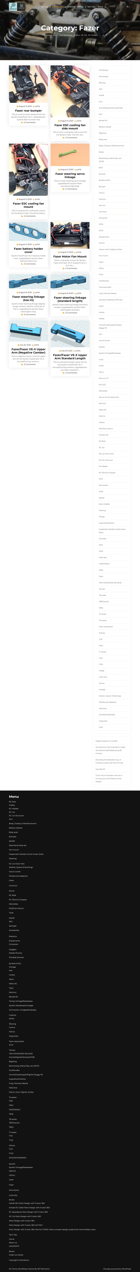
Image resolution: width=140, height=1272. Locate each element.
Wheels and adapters (107, 702)
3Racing (102, 83)
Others (101, 422)
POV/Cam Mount (106, 429)
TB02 (101, 608)
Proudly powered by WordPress (117, 1269)
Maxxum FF (104, 378)
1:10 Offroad (103, 70)
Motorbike (103, 391)
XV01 (101, 727)
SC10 (101, 479)
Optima (102, 416)
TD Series (102, 620)
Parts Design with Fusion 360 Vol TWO (25, 1225)
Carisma (102, 199)
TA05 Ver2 (103, 557)
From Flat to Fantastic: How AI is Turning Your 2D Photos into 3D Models (109, 778)
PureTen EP (103, 435)
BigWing (102, 133)
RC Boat (102, 441)
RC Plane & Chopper (107, 473)
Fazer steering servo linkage (70, 175)
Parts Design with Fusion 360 (22, 1221)
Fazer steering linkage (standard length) (70, 299)
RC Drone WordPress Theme (22, 1269)
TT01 (100, 658)
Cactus (101, 193)
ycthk (37, 106)
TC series (102, 614)
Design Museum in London (107, 741)
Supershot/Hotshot (106, 523)
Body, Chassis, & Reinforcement (111, 146)
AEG (100, 89)
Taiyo (101, 576)
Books (80, 7)
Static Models (104, 504)
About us (13, 1243)
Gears (101, 306)
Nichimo (102, 403)
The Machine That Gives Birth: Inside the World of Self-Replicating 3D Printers (110, 750)
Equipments (104, 237)
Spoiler (101, 498)
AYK (100, 114)
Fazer (55, 35)
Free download (65, 35)
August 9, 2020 (25, 106)
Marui (101, 372)
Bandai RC (103, 120)
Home (100, 7)
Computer (103, 218)
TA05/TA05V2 (104, 564)
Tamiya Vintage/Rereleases (21, 1001)
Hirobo (101, 312)
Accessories (14, 930)
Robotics (13, 936)
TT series (102, 652)
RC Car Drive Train (106, 454)
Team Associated (106, 627)
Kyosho (77, 35)
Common (103, 212)
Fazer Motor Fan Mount (70, 256)
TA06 (101, 570)
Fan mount (103, 256)
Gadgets (12, 949)
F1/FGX (102, 243)
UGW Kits (71, 7)
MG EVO (102, 385)
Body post (103, 139)
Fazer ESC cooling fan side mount (70, 126)
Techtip (102, 633)
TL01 (100, 639)
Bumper (48, 35)
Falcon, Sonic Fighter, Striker (110, 249)
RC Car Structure (106, 460)
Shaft (101, 491)
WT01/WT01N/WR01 (107, 715)
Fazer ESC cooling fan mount (28, 205)
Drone (11, 891)
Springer (13, 926)
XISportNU (103, 721)
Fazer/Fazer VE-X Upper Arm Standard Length (70, 356)
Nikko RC (102, 410)
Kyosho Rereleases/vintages (21, 1005)
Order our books (16, 1255)
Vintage (102, 689)
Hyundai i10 (100, 769)
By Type (45, 7)
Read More (27, 84)
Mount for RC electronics (109, 397)
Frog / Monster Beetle (107, 293)
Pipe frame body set (17, 845)
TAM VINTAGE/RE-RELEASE (110, 583)
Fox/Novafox (104, 281)
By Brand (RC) (57, 7)
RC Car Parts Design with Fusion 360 (25, 1216)
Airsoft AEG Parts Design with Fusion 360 (27, 1203)
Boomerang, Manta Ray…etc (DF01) (24, 1066)
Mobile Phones (15, 953)
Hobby (101, 319)
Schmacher (103, 485)
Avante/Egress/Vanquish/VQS (111, 108)
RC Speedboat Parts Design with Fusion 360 (28, 1212)
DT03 (101, 230)
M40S (101, 366)
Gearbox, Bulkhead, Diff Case (110, 300)
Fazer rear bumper (28, 110)
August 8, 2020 (25, 292)
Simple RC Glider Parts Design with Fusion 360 (29, 1208)
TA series (102, 539)
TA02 (101, 551)
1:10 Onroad (103, 76)
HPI (100, 334)
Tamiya (102, 589)
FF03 (101, 275)
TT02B (101, 671)
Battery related (105, 127)
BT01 (101, 168)
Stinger (102, 517)
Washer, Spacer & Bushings (110, 696)
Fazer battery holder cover (28, 250)
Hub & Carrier (104, 340)
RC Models (93, 35)
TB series (102, 595)
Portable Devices (16, 957)
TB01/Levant (104, 601)
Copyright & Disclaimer (19, 1260)
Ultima (101, 683)
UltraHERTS (14, 1246)
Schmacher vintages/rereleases (22, 1010)
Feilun (101, 268)
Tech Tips (91, 7)
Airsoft (101, 95)
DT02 (101, 224)
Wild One (103, 708)
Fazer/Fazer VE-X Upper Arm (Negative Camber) (28, 351)
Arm (100, 102)
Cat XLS (102, 205)
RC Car (84, 35)
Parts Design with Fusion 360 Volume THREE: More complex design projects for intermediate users (52, 1229)
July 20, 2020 (25, 345)
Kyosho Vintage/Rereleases (110, 353)
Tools (101, 646)
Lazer (101, 359)
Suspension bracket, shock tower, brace (26, 854)
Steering (102, 510)
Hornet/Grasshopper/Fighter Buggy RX (26, 1075)
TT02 (101, 664)
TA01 (101, 545)
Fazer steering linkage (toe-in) (28, 298)
